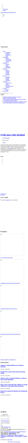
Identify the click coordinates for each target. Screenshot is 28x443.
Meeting (7, 78)
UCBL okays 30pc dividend (13, 135)
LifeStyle (5, 88)
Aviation (7, 73)
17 (1, 421)
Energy (7, 70)
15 (7, 420)
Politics (7, 58)
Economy (5, 63)
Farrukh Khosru (12, 432)
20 (5, 421)
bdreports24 (7, 138)
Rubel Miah (9, 439)
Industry (5, 68)
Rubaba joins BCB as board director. (8, 359)
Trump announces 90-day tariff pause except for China (14, 99)
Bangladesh (8, 52)
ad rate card (5, 9)
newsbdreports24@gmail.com (10, 431)
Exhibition (8, 77)
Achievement (8, 82)
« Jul (1, 425)
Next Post (3, 194)
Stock (4, 142)
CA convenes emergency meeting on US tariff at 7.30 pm (15, 101)
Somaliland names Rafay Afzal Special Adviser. (10, 283)
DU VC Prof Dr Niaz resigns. (7, 257)
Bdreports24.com (7, 427)
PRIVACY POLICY (19, 435)
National (7, 53)
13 (5, 420)
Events (4, 75)
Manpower (8, 66)
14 (6, 420)
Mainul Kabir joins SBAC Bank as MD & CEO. (11, 334)
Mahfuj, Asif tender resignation (9, 98)
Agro (7, 65)
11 (2, 420)
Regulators (8, 67)
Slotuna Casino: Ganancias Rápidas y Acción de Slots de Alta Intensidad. (13, 378)
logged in (8, 200)
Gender (7, 61)
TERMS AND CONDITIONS (7, 436)
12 (3, 420)
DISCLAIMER (18, 436)
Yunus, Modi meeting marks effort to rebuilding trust (14, 102)
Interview (8, 85)
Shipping (7, 74)
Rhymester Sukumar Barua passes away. (9, 308)
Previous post (3, 193)
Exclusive (5, 81)
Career (7, 84)
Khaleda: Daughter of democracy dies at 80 (12, 96)
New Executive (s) (9, 86)
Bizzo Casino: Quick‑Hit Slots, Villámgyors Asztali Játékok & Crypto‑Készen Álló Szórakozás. (14, 385)
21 (6, 421)
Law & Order (8, 60)
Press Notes (5, 91)
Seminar (7, 79)
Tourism (7, 72)
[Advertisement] (14, 32)
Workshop (8, 80)
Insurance (8, 71)
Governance (5, 57)
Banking (7, 64)
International (8, 54)
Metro (7, 56)
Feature (7, 89)
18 (2, 421)
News (4, 51)
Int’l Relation (8, 59)
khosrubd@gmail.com (21, 431)
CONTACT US (10, 435)
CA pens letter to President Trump (10, 100)
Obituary (7, 87)
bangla (4, 10)
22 (7, 421)
